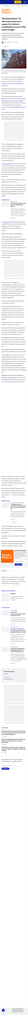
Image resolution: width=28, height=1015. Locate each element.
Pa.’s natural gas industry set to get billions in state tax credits (18, 631)
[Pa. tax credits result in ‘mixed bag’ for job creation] (5, 613)
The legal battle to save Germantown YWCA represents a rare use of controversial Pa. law (18, 507)
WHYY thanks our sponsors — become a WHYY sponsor (14, 139)
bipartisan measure (8, 163)
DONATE (18, 2)
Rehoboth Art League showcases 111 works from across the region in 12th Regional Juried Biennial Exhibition (13, 749)
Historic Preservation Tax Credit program (12, 100)
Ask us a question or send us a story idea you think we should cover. (13, 83)
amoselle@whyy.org (9, 679)
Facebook (7, 570)
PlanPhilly (13, 502)
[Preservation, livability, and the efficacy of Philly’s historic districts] (5, 204)
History (13, 5)
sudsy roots (19, 344)
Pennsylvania (24, 5)
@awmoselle (7, 677)
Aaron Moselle (8, 42)
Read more (6, 674)
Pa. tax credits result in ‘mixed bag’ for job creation (18, 614)
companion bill (7, 222)
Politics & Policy (6, 5)
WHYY (5, 2)
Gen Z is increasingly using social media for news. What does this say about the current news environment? (14, 740)
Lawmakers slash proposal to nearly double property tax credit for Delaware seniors (18, 650)
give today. (16, 583)
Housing (18, 5)
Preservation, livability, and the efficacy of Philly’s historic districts (18, 204)
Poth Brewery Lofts (14, 377)
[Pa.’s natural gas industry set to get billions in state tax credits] (5, 631)
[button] (3, 1010)
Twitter (10, 570)
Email (13, 570)
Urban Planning (14, 201)
